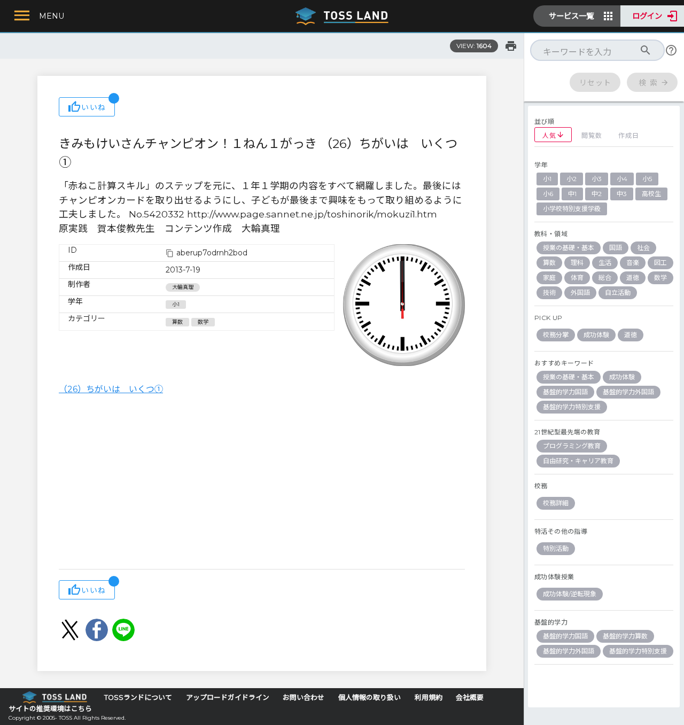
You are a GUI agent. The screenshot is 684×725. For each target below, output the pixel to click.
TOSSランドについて (138, 697)
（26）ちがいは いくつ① (111, 389)
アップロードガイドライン (227, 697)
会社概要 (470, 697)
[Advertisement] (262, 483)
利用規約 (428, 697)
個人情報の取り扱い (369, 697)
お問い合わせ (303, 697)
